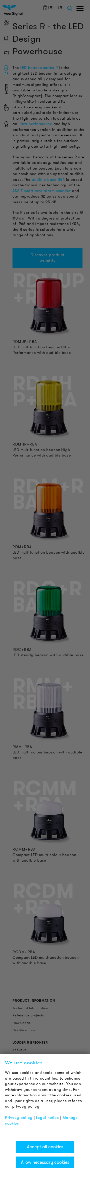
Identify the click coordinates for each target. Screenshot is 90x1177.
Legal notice (47, 1117)
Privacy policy (18, 1117)
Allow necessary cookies (45, 1162)
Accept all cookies (45, 1147)
